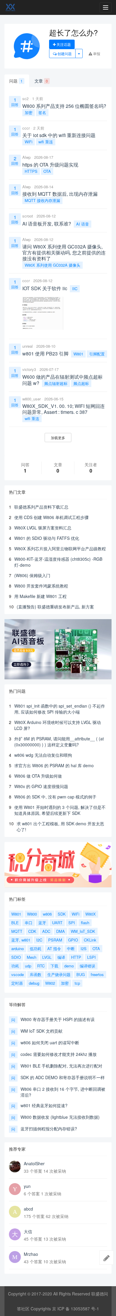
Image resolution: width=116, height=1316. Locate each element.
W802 (50, 983)
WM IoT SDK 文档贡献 (41, 1031)
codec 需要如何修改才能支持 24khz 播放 (59, 1054)
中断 (71, 948)
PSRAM (55, 940)
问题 (16, 81)
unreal (27, 346)
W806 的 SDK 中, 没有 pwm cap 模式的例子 (55, 797)
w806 (47, 914)
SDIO (16, 957)
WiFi (28, 142)
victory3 (29, 369)
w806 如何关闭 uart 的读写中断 (50, 1042)
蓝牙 (42, 922)
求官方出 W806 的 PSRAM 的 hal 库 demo (54, 765)
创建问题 (64, 53)
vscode (17, 974)
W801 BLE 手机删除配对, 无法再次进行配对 (61, 1066)
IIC (74, 288)
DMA (60, 931)
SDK (62, 914)
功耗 (15, 966)
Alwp (26, 157)
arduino (17, 948)
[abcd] (15, 1212)
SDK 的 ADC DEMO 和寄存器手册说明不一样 (63, 1077)
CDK (32, 931)
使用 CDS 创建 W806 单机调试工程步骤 (51, 517)
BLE (15, 922)
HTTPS (31, 171)
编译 (61, 957)
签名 (42, 112)
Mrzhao (31, 1254)
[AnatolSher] (15, 1166)
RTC (41, 966)
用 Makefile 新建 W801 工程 (40, 596)
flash (85, 922)
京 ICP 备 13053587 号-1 (75, 1309)
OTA (47, 171)
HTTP (76, 957)
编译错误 (87, 966)
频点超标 (81, 383)
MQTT (16, 931)
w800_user (31, 399)
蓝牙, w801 (20, 940)
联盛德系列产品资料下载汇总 (41, 507)
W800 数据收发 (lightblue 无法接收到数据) (60, 1117)
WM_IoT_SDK (83, 931)
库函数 (35, 974)
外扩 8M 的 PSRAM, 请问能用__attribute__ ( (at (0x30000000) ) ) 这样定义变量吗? (59, 742)
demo (69, 966)
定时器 (17, 983)
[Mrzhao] (15, 1257)
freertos (97, 974)
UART (57, 922)
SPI (71, 922)
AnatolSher (34, 1163)
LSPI (91, 957)
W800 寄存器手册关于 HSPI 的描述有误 (58, 1019)
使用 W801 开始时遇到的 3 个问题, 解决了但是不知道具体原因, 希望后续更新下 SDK (60, 810)
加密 (28, 112)
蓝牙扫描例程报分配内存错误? (49, 1129)
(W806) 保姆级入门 (32, 575)
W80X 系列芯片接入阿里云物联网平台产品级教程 (60, 548)
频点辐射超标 (56, 383)
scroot (27, 216)
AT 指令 (54, 948)
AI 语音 (82, 224)
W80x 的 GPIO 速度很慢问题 (41, 786)
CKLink (90, 940)
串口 (28, 922)
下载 (54, 966)
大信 (28, 1231)
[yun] (15, 1189)
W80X (90, 914)
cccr (26, 128)
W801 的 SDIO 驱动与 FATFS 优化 (46, 538)
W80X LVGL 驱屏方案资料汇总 (42, 528)
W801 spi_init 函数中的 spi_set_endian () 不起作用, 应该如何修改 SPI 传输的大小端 (59, 709)
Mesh (31, 957)
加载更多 (58, 437)
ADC (46, 931)
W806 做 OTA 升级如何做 (38, 776)
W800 (32, 914)
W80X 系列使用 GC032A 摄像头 (52, 265)
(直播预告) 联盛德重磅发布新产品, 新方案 (55, 607)
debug (34, 983)
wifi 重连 (45, 142)
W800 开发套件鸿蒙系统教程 (41, 586)
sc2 (25, 98)
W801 (78, 354)
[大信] (15, 1234)
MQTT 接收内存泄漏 (42, 200)
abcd (28, 1209)
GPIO (73, 940)
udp (28, 966)
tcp (77, 983)
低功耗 (35, 948)
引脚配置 (97, 354)
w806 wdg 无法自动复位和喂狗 (43, 755)
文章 (41, 81)
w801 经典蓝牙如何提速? (44, 1105)
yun (27, 1186)
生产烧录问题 (58, 974)
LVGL (46, 957)
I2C (39, 940)
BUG (80, 974)
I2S (84, 948)
